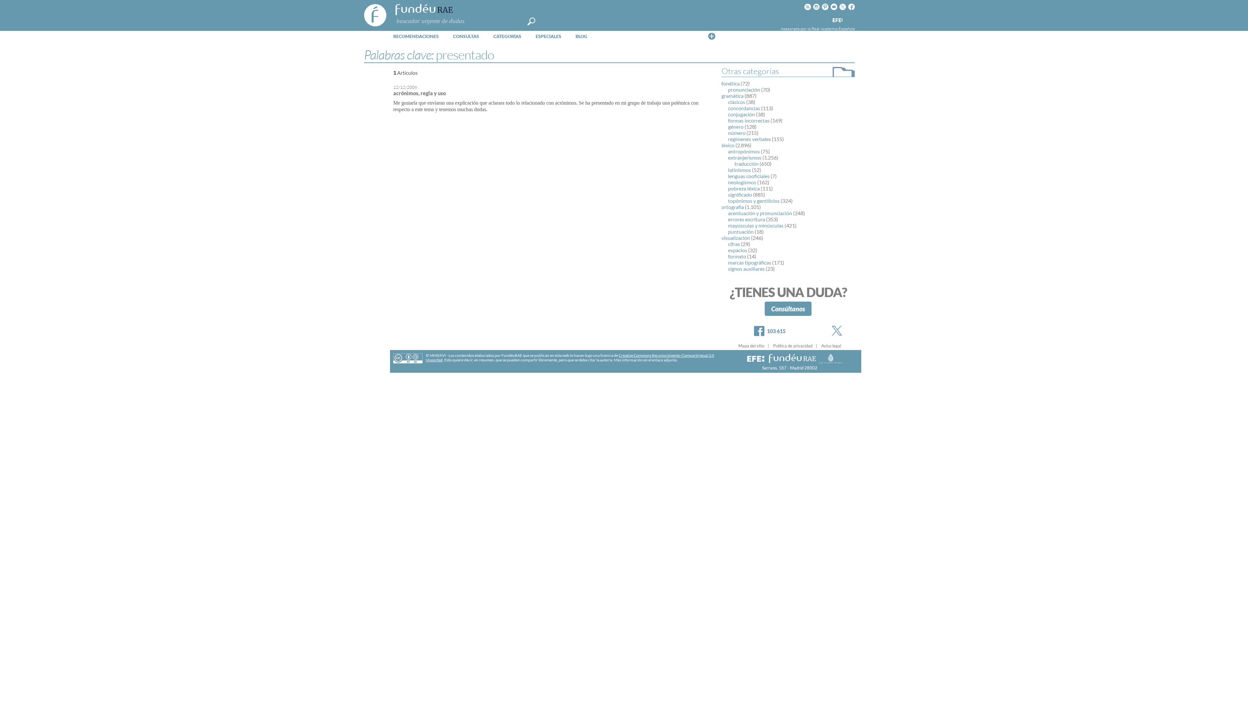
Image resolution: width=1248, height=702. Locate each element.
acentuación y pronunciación (760, 213)
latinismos (739, 170)
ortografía (733, 207)
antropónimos (744, 151)
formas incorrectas (749, 120)
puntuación (741, 231)
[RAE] (850, 19)
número (737, 133)
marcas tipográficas (749, 262)
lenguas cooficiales (749, 176)
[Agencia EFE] (837, 20)
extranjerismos (744, 157)
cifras (734, 244)
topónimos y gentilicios (754, 201)
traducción (746, 164)
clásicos (736, 102)
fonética (731, 83)
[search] (531, 21)
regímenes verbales (749, 139)
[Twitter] (838, 331)
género (736, 127)
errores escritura (746, 219)
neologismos (742, 182)
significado (740, 194)
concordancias (744, 108)
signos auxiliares (746, 269)
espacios (737, 250)
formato (737, 256)
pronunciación (744, 89)
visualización (736, 238)
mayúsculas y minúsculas (756, 225)
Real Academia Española (833, 28)
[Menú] (711, 36)
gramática (733, 96)
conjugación (741, 114)
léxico (728, 145)
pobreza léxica (744, 188)
